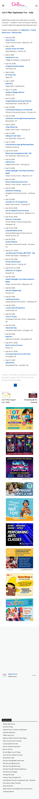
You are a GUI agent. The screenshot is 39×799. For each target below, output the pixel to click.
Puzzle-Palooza (11, 242)
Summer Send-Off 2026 (15, 49)
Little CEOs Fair (12, 127)
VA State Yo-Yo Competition (16, 202)
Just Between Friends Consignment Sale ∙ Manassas (19, 780)
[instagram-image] (7, 685)
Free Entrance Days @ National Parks (20, 145)
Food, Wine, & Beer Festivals (11, 783)
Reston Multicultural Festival (16, 182)
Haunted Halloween (9, 732)
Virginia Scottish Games (15, 66)
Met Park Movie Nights (10, 772)
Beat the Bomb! (8, 786)
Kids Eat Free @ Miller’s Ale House (13, 760)
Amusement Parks (8, 758)
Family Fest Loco (12, 57)
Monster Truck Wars (13, 219)
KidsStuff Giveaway (13, 191)
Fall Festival (10, 162)
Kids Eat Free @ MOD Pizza (11, 766)
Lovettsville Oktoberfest (15, 308)
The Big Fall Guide (8, 775)
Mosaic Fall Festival (13, 262)
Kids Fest (9, 84)
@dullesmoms (13, 674)
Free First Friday (8, 727)
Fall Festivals (16, 33)
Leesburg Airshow (13, 299)
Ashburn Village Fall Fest (15, 92)
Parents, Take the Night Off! (12, 777)
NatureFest (10, 363)
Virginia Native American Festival (18, 101)
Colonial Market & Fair (14, 231)
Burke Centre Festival (14, 345)
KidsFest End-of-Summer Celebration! (15, 729)
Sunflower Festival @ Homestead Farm (20, 118)
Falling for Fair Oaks (13, 136)
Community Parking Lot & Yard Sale (19, 110)
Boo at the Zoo (8, 749)
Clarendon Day (11, 328)
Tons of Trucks (11, 317)
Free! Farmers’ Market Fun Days (13, 755)
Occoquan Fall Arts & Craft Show (18, 354)
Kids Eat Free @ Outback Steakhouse (14, 769)
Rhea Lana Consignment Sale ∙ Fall (18, 153)
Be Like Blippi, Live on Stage (11, 752)
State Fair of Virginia (14, 270)
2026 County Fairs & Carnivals (12, 741)
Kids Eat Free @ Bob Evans (11, 763)
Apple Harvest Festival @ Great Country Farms (17, 789)
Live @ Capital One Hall (10, 744)
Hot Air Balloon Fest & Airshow (17, 211)
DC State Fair (11, 75)
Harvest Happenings (13, 290)
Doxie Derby (10, 40)
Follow (34, 675)
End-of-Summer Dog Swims (11, 746)
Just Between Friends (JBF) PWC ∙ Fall (20, 253)
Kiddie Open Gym (8, 735)
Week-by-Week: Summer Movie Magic (15, 738)
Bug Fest (9, 337)
